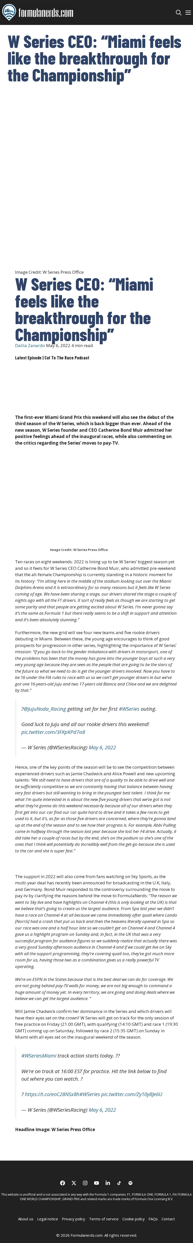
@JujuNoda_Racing (45, 708)
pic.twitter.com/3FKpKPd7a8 (53, 731)
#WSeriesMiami (38, 1055)
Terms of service (104, 1218)
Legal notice (47, 1218)
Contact (168, 1218)
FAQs (153, 1218)
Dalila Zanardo (30, 345)
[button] (178, 12)
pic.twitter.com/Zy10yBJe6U (131, 1094)
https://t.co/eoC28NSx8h (52, 1094)
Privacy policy (73, 1218)
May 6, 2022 (102, 747)
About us (25, 1218)
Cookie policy (133, 1218)
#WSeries (129, 708)
